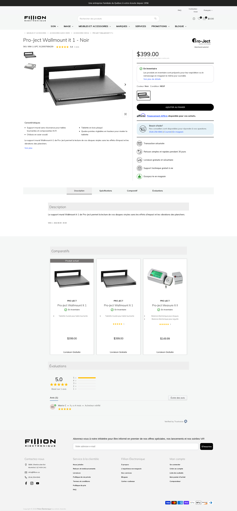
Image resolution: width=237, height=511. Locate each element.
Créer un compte (176, 469)
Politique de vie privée (82, 477)
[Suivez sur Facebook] (26, 483)
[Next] (125, 84)
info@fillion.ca (34, 472)
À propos (125, 464)
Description (79, 190)
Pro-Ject (72, 301)
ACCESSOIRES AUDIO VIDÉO (60, 33)
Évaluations (157, 190)
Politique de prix (79, 485)
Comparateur (175, 481)
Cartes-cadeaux (128, 481)
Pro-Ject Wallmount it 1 (72, 305)
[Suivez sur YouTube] (37, 483)
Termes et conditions (81, 481)
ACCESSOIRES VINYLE (81, 33)
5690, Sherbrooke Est (36, 464)
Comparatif (132, 190)
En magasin (178, 132)
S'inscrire (206, 446)
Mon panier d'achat (177, 477)
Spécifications (105, 190)
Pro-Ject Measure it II (165, 305)
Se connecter (175, 464)
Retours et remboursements (84, 469)
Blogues (124, 477)
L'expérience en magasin (131, 469)
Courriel (167, 132)
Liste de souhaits (176, 473)
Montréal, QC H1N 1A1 (37, 467)
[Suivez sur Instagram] (31, 483)
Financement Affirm (157, 116)
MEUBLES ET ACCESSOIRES (36, 33)
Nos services (126, 473)
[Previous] (43, 84)
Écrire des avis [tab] (178, 397)
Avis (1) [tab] (54, 397)
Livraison (77, 473)
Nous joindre (78, 464)
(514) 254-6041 (156, 132)
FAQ (179, 10)
